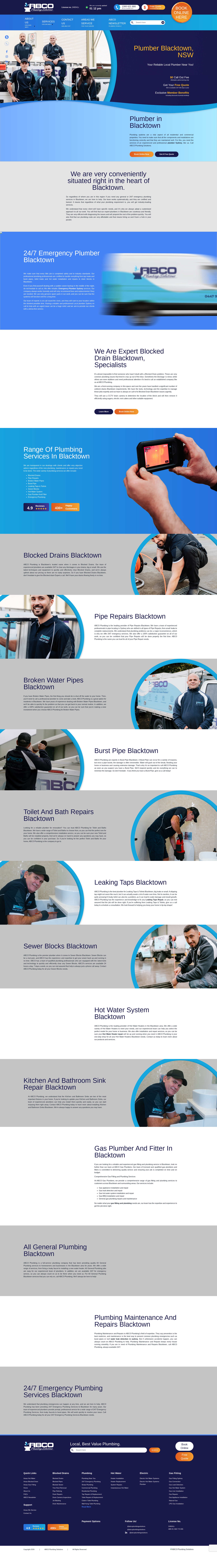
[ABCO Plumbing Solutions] (181, 1549)
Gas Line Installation (176, 1491)
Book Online (184, 1446)
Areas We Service (30, 1510)
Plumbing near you (89, 1478)
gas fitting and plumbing (121, 1203)
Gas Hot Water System (177, 1488)
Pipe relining (57, 1491)
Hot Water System (35, 492)
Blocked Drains (34, 475)
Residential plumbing (89, 1491)
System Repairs (116, 1485)
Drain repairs (57, 1494)
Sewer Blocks (33, 489)
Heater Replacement (118, 1481)
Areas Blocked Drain (31, 1481)
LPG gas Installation (176, 1504)
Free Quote (184, 1456)
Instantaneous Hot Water (120, 1488)
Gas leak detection (176, 1485)
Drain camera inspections (62, 1497)
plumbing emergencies (49, 1404)
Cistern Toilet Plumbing (90, 1500)
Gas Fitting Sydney (176, 1478)
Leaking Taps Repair (154, 900)
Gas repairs (173, 1494)
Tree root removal (59, 1488)
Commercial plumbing (89, 1488)
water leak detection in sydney (124, 1339)
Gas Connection (174, 1481)
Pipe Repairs (33, 478)
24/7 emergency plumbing (91, 1481)
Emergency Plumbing (36, 497)
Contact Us (27, 1513)
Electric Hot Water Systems (149, 1478)
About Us (27, 1491)
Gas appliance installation (178, 1497)
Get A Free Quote (166, 154)
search (154, 1450)
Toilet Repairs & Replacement (92, 1497)
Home (26, 1488)
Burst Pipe (32, 483)
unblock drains (100, 389)
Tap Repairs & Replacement (92, 1494)
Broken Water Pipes (36, 481)
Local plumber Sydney (83, 303)
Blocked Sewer (58, 1485)
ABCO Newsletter (30, 1497)
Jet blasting (57, 1500)
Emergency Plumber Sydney (71, 289)
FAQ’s (26, 1494)
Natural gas (173, 1500)
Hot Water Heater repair (113, 1034)
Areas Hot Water (29, 1478)
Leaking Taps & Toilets (37, 486)
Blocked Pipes (58, 1481)
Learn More (104, 412)
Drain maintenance (59, 1504)
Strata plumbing (87, 1485)
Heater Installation (117, 1478)
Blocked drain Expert (51, 575)
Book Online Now (141, 154)
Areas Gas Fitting (30, 1485)
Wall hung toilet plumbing (91, 1504)
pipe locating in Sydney (116, 628)
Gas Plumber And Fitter (37, 494)
